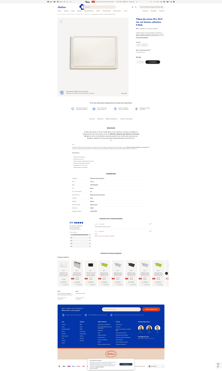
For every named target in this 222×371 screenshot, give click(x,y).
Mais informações (100, 366)
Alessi (81, 326)
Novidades (153, 10)
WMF (81, 324)
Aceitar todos (126, 364)
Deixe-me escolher (94, 368)
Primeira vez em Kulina (121, 332)
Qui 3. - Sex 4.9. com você (142, 50)
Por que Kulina (119, 339)
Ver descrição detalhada (142, 37)
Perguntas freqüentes (121, 344)
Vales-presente (101, 337)
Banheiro (64, 333)
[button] (63, 282)
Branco (91, 188)
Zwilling (81, 335)
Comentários (119, 324)
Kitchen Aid (82, 331)
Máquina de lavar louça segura (97, 194)
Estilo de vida (65, 335)
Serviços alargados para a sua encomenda (105, 327)
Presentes (161, 10)
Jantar (63, 326)
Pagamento (100, 330)
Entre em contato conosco (104, 344)
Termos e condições (102, 339)
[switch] (218, 366)
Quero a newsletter (151, 309)
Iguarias (63, 340)
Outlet (63, 342)
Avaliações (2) (113, 118)
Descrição (92, 118)
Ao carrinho (152, 62)
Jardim (63, 331)
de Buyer (82, 338)
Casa (63, 338)
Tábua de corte (93, 204)
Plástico (92, 201)
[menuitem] (59, 11)
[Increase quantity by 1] (142, 62)
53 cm (91, 198)
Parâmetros (100, 118)
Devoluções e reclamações (104, 324)
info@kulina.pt (143, 336)
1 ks (91, 191)
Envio (99, 332)
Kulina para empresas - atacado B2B (123, 330)
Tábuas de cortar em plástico (97, 178)
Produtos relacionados (126, 118)
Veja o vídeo (124, 93)
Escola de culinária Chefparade (123, 337)
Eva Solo (82, 340)
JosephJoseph (83, 333)
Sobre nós (118, 326)
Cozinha (64, 324)
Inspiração (145, 10)
